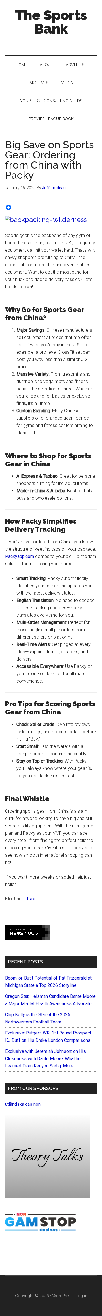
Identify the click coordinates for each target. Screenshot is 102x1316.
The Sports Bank (51, 22)
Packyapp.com (19, 556)
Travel (31, 898)
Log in (81, 1295)
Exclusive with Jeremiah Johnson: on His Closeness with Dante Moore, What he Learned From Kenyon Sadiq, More (45, 1059)
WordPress (62, 1295)
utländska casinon (23, 1104)
